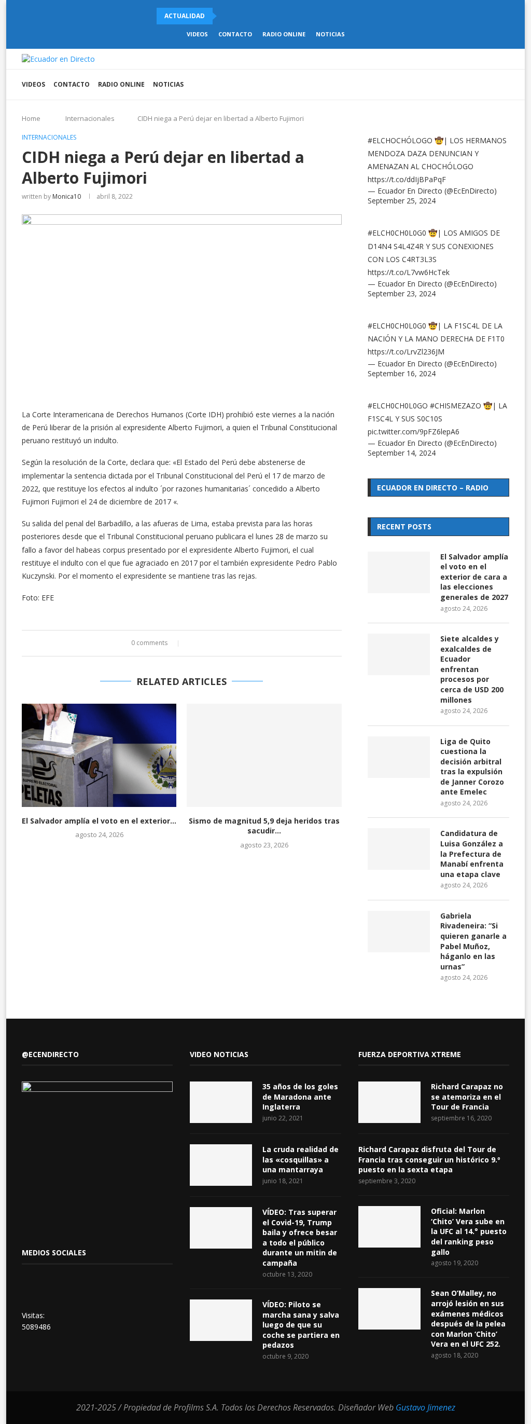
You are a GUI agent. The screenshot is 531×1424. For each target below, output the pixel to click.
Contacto (235, 34)
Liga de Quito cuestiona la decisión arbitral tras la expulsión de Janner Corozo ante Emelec (472, 766)
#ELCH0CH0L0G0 (397, 233)
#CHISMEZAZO (455, 405)
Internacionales (90, 118)
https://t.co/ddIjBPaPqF (407, 179)
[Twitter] (435, 85)
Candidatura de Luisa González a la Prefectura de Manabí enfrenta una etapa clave (472, 853)
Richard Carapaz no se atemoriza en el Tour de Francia (467, 1096)
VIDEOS (197, 34)
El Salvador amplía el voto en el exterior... (99, 821)
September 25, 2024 (402, 201)
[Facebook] (424, 85)
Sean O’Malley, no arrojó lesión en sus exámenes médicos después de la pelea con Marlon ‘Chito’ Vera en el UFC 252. (468, 1318)
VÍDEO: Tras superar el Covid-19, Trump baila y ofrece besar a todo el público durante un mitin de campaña (299, 1237)
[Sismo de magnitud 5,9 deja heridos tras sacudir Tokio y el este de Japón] (264, 755)
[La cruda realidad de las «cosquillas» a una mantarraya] (221, 1165)
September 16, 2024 (402, 373)
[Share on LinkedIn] (213, 643)
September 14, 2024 (402, 453)
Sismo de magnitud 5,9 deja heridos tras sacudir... (264, 826)
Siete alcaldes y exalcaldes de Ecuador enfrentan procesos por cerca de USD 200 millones (472, 669)
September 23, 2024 (402, 293)
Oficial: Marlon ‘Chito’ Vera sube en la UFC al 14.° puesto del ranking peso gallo (469, 1231)
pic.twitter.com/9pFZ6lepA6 (413, 431)
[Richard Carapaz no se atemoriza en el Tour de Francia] (389, 1102)
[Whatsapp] (478, 85)
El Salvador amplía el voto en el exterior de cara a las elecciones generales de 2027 (474, 577)
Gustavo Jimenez (425, 1407)
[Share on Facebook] (193, 643)
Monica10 (66, 196)
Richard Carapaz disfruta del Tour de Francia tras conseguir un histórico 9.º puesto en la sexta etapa (429, 1159)
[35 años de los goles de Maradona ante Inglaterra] (221, 1102)
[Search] (504, 85)
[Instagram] (446, 85)
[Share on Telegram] (232, 643)
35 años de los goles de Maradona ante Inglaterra (300, 1096)
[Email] (467, 85)
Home (31, 118)
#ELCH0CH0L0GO (398, 405)
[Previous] (226, 16)
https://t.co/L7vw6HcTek (409, 272)
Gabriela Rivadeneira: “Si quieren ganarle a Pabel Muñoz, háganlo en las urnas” (473, 941)
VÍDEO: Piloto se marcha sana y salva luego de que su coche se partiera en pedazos (301, 1324)
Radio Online (283, 34)
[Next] (240, 16)
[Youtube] (456, 85)
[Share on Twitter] (203, 643)
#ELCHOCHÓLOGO (400, 140)
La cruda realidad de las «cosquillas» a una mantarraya (300, 1159)
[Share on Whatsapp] (223, 643)
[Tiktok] (489, 85)
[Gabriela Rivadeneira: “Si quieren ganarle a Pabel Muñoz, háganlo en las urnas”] (399, 931)
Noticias (330, 34)
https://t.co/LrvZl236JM (406, 352)
